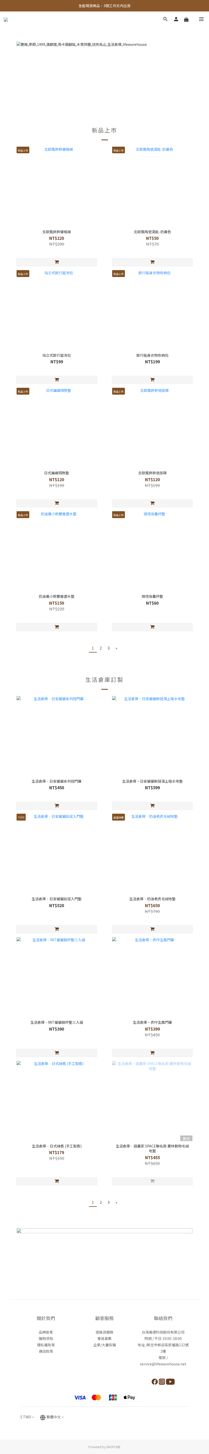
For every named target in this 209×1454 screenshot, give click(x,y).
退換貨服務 (104, 1332)
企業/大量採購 (104, 1344)
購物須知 (46, 1338)
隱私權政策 (46, 1344)
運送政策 (46, 1351)
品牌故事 (46, 1332)
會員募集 (104, 1338)
